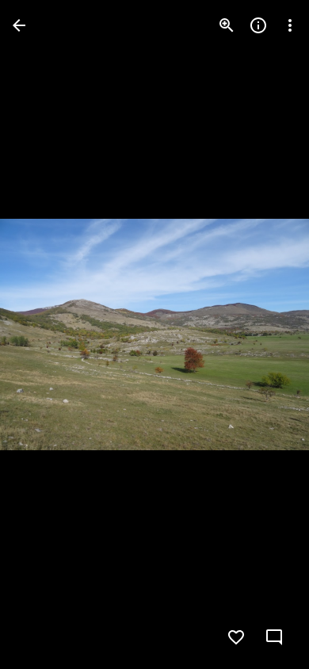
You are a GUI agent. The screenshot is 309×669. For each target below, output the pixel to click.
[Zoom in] (226, 25)
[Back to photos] (19, 25)
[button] (44, 334)
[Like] (236, 637)
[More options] (290, 25)
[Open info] (258, 25)
